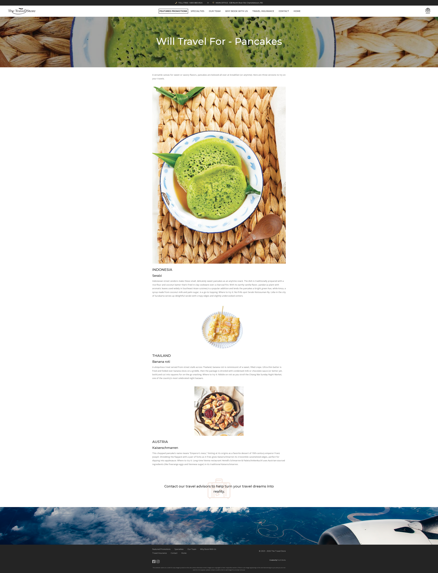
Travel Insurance (159, 553)
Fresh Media (281, 560)
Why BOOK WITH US (236, 11)
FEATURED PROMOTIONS (173, 11)
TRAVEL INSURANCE (263, 11)
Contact (171, 486)
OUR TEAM (215, 11)
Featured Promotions (161, 549)
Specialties (179, 549)
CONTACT (284, 11)
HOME (297, 11)
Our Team (192, 549)
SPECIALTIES (197, 11)
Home (183, 553)
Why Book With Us (208, 549)
